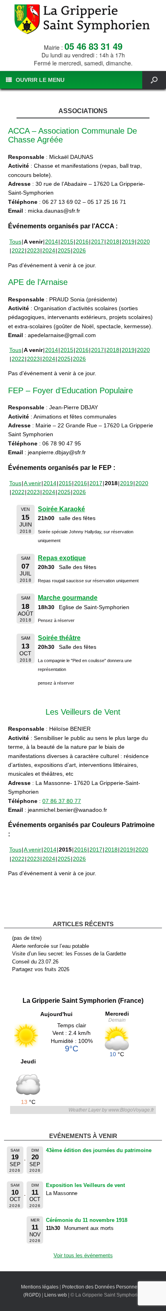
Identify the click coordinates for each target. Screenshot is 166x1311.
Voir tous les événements (83, 1255)
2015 (66, 241)
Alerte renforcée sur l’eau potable (50, 946)
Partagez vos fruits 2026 (40, 969)
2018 (112, 241)
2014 (51, 241)
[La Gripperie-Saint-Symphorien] (83, 19)
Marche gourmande (68, 597)
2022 (18, 250)
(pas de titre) (27, 938)
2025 (64, 250)
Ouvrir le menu (40, 80)
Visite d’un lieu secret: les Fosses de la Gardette (69, 954)
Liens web (55, 1295)
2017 (97, 241)
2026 (79, 250)
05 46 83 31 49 (93, 46)
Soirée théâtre (59, 637)
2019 (128, 241)
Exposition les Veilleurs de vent (85, 1185)
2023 (33, 250)
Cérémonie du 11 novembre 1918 (86, 1220)
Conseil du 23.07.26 (35, 962)
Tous (15, 241)
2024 (48, 250)
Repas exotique (62, 558)
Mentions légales (39, 1287)
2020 (143, 241)
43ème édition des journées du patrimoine (98, 1150)
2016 (82, 241)
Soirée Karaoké (61, 509)
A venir (32, 483)
